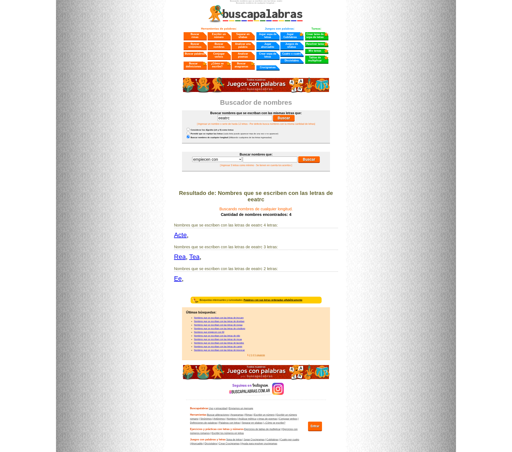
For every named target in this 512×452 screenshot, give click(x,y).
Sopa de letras (234, 439)
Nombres (232, 418)
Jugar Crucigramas (254, 439)
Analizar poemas (243, 55)
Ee (178, 278)
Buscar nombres (218, 45)
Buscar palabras (195, 53)
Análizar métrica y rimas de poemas (257, 418)
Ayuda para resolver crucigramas (259, 443)
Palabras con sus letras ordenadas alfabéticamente (273, 300)
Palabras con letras (229, 422)
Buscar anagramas (241, 65)
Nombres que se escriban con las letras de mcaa (218, 339)
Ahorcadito (197, 443)
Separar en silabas (252, 422)
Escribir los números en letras (228, 433)
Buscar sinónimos (194, 45)
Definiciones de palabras (203, 422)
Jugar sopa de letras (267, 36)
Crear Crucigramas (229, 443)
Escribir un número (219, 36)
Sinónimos (206, 418)
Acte (180, 234)
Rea (180, 256)
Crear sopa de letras (267, 55)
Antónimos (219, 418)
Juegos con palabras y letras (208, 439)
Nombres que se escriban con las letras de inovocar (219, 350)
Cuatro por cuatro (289, 439)
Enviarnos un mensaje (241, 408)
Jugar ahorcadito (267, 45)
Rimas (248, 414)
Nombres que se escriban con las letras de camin (218, 346)
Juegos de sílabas (291, 45)
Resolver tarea (315, 43)
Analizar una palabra (243, 45)
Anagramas (237, 414)
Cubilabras (272, 439)
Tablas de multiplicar (315, 59)
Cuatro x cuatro (291, 53)
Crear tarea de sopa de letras (315, 36)
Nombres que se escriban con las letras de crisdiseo (219, 328)
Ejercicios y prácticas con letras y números (217, 429)
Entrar (315, 426)
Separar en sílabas (243, 36)
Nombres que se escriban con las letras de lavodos (219, 343)
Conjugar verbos (219, 55)
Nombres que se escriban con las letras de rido (217, 335)
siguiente (260, 355)
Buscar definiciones (193, 65)
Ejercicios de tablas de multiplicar (262, 429)
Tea (194, 256)
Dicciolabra (292, 60)
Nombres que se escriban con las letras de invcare (219, 317)
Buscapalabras (199, 408)
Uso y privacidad (218, 408)
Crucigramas (268, 67)
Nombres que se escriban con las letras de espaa (218, 325)
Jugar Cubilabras (290, 36)
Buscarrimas (195, 36)
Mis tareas (315, 50)
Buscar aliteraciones (218, 414)
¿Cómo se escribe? (217, 65)
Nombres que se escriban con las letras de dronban (219, 321)
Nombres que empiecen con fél (209, 332)
